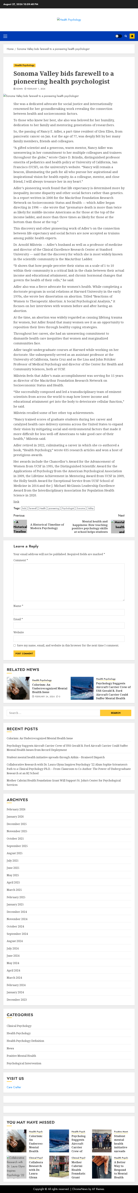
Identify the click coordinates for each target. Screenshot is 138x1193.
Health (43, 508)
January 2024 (15, 992)
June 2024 (13, 955)
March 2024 (14, 977)
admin (19, 89)
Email (18, 619)
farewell (33, 508)
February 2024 (16, 985)
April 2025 (13, 882)
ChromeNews (80, 1189)
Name (18, 606)
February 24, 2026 (45, 696)
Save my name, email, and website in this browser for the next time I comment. (68, 645)
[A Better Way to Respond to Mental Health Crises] (102, 1167)
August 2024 (15, 941)
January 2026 (15, 816)
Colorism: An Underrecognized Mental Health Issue (49, 688)
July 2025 (13, 860)
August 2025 (15, 853)
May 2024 (13, 963)
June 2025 (13, 868)
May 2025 (13, 875)
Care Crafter (14, 1087)
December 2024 (17, 912)
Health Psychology (24, 65)
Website (18, 632)
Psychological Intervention (24, 1063)
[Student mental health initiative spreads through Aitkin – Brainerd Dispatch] (102, 1141)
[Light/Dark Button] (118, 36)
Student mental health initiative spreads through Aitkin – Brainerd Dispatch (56, 757)
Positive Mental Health (21, 1056)
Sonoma (81, 508)
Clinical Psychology (19, 1026)
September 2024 (17, 934)
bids (24, 508)
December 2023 (17, 1000)
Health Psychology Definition (25, 1041)
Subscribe (132, 36)
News (10, 1048)
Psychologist (68, 508)
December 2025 (17, 824)
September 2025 (17, 846)
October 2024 (15, 926)
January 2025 (15, 904)
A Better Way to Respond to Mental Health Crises (120, 1171)
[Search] (126, 36)
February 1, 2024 (36, 89)
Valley (91, 508)
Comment (20, 560)
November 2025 (17, 831)
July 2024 (13, 948)
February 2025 (16, 897)
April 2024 (13, 970)
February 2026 (16, 809)
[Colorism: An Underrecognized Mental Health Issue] (18, 688)
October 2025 (15, 838)
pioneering (54, 508)
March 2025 (14, 890)
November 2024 (17, 919)
